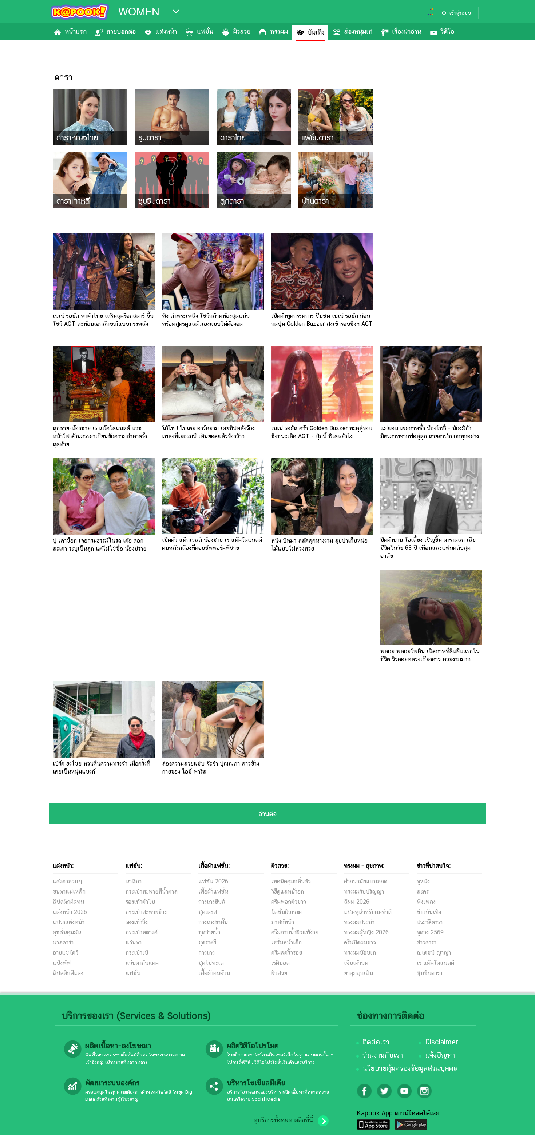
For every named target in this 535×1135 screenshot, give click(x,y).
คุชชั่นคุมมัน (67, 932)
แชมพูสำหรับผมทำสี (368, 911)
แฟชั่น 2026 (213, 881)
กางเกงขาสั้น (213, 922)
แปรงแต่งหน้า (68, 922)
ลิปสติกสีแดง (68, 973)
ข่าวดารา (426, 942)
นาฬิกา (134, 881)
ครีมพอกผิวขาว (288, 901)
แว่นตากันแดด (142, 962)
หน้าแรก (76, 31)
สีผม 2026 (356, 901)
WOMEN (138, 11)
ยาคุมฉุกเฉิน (358, 973)
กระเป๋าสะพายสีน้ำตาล (152, 891)
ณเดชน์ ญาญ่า (434, 952)
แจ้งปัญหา (440, 1055)
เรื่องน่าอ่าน (406, 31)
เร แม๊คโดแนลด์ (435, 962)
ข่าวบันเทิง (429, 911)
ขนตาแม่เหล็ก (69, 891)
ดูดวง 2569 (430, 932)
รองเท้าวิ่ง (137, 922)
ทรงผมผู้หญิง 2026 (366, 932)
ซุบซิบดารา (429, 973)
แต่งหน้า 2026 (70, 911)
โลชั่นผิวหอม (286, 911)
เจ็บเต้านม (356, 962)
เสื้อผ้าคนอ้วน (214, 973)
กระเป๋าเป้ (137, 952)
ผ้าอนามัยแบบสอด (365, 881)
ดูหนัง (423, 881)
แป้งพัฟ (62, 962)
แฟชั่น (205, 31)
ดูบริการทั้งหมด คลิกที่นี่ (283, 1120)
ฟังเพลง (426, 901)
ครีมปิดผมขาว (360, 942)
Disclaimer (441, 1042)
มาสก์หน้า (282, 922)
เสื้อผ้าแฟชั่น (213, 891)
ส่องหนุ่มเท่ (358, 31)
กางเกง (206, 952)
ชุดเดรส (207, 911)
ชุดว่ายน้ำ (209, 932)
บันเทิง (316, 32)
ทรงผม (279, 31)
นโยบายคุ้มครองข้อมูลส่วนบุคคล (410, 1068)
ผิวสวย (241, 31)
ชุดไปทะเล (211, 962)
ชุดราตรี (207, 942)
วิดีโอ (447, 31)
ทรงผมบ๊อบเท (360, 952)
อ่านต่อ (267, 814)
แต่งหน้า (166, 31)
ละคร (423, 891)
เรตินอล (280, 962)
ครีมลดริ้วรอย (286, 952)
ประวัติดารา (430, 922)
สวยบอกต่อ (121, 31)
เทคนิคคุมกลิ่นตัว (291, 881)
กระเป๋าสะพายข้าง (146, 911)
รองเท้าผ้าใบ (140, 901)
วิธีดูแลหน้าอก (287, 891)
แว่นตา (134, 942)
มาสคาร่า (63, 942)
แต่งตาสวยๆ (67, 881)
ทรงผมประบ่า (359, 922)
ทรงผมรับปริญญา (364, 891)
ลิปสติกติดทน (68, 901)
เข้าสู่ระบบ (460, 13)
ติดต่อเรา (375, 1042)
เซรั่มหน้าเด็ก (286, 942)
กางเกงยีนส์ (211, 901)
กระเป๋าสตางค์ (142, 932)
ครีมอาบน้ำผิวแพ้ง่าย (294, 932)
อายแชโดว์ (65, 952)
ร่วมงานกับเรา (382, 1055)
